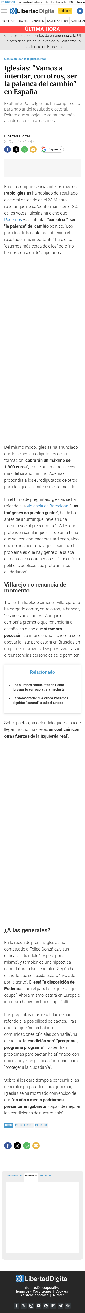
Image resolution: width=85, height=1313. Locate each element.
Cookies (62, 1291)
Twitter (24, 1306)
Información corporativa (41, 1288)
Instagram (31, 1306)
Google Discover (46, 1306)
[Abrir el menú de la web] (5, 11)
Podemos (13, 219)
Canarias (38, 20)
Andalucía (8, 20)
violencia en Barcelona (47, 506)
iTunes (68, 1306)
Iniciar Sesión (80, 11)
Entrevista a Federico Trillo (33, 2)
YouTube (38, 1306)
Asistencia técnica (34, 1295)
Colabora (65, 11)
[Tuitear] (16, 149)
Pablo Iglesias (24, 1125)
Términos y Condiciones (33, 1291)
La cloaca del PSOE (62, 2)
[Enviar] (24, 149)
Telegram (60, 1306)
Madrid (23, 20)
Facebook (16, 1306)
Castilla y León (57, 20)
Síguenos (55, 149)
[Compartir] (7, 149)
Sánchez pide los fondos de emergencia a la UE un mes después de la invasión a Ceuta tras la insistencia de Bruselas (42, 41)
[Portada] (32, 11)
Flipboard (53, 1306)
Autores (58, 1295)
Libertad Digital (42, 1278)
